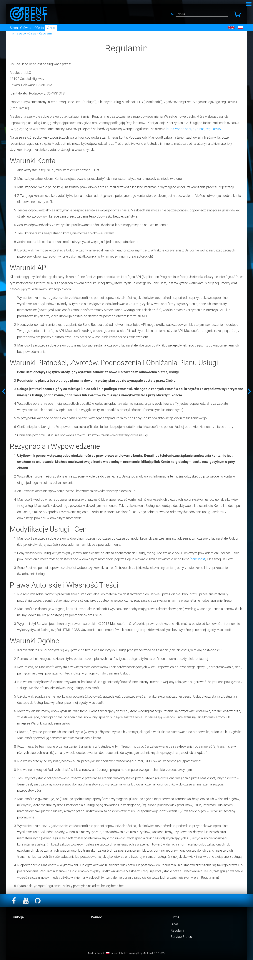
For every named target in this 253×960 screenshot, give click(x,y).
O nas (51, 28)
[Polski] (240, 27)
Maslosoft (148, 953)
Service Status (181, 937)
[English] (231, 27)
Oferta (39, 28)
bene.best (198, 559)
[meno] (28, 14)
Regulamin (178, 930)
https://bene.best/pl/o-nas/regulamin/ (194, 129)
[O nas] (2, 391)
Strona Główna (20, 28)
